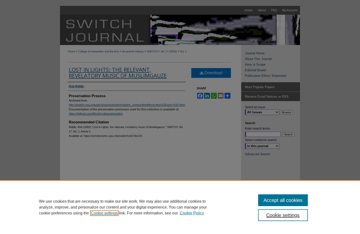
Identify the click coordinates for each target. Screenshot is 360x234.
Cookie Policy (192, 213)
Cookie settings (104, 213)
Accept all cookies (283, 200)
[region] (180, 207)
